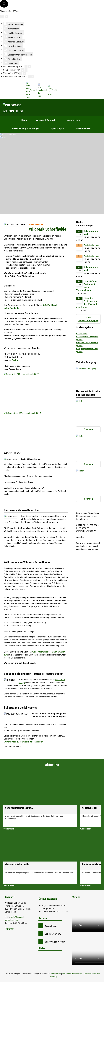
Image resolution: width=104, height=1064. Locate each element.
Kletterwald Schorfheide (17, 864)
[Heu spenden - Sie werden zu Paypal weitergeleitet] (88, 446)
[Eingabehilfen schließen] (6, 16)
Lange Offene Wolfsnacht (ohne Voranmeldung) (86, 285)
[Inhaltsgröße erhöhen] (29, 66)
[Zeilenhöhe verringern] (20, 73)
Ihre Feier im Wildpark (92, 864)
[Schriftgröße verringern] (22, 70)
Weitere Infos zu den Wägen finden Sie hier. (23, 742)
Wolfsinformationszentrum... (19, 808)
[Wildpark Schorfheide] (14, 109)
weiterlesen (9, 829)
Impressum (56, 974)
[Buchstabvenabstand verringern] (29, 76)
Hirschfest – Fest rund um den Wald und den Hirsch (86, 302)
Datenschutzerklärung (72, 974)
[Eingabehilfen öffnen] (4, 4)
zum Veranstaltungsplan (88, 319)
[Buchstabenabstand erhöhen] (32, 76)
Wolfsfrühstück (91, 245)
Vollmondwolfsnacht (91, 232)
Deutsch (33, 90)
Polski (54, 90)
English (44, 90)
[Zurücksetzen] (2, 16)
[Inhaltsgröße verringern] (26, 66)
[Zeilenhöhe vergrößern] (24, 73)
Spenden (88, 429)
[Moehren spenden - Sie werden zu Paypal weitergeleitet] (88, 481)
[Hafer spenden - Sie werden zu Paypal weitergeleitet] (88, 412)
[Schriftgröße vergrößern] (26, 70)
